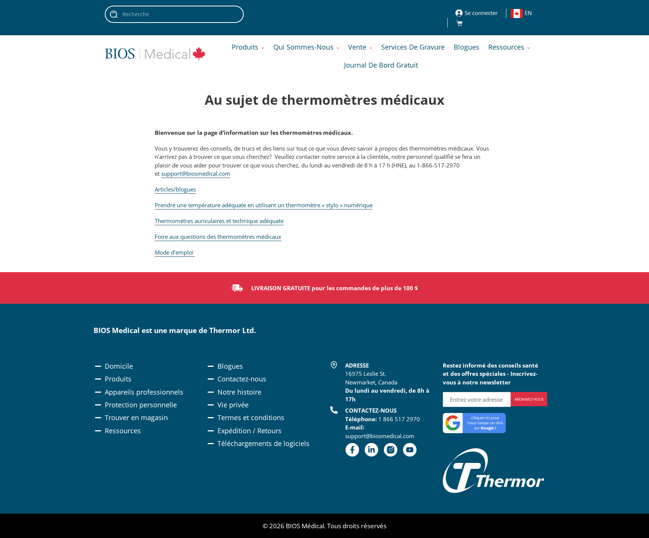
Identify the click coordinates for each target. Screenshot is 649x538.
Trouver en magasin (136, 417)
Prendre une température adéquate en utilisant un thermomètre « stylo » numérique (264, 205)
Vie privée (233, 404)
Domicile (119, 366)
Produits (118, 378)
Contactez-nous (241, 378)
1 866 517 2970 (399, 419)
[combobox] (174, 14)
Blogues (230, 366)
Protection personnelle (141, 404)
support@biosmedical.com (195, 173)
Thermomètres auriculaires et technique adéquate (219, 221)
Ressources (123, 430)
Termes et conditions (250, 417)
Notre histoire (239, 391)
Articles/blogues (175, 189)
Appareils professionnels (144, 391)
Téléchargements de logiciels (263, 443)
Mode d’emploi (175, 252)
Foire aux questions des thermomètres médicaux (218, 236)
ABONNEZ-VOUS (529, 399)
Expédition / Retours (249, 430)
